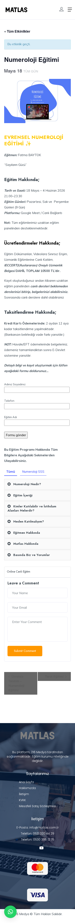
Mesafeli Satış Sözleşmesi (37, 806)
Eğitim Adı (10, 417)
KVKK (22, 800)
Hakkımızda (27, 788)
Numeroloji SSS (33, 472)
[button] (10, 912)
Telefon (9, 400)
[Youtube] (41, 848)
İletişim (24, 794)
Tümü (10, 472)
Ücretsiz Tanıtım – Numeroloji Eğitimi (16, 683)
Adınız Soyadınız (15, 384)
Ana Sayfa (26, 782)
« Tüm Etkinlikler (17, 31)
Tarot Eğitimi (54, 676)
